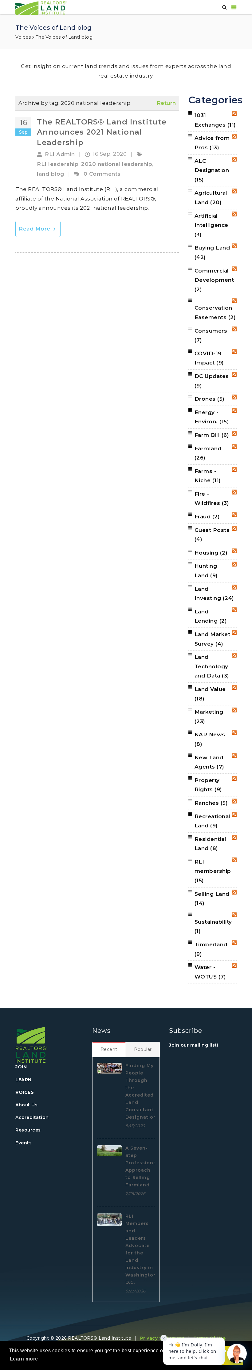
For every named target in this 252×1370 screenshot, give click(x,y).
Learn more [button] (24, 1358)
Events (23, 1143)
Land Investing (214, 593)
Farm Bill (212, 435)
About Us (26, 1105)
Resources (28, 1130)
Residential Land (210, 844)
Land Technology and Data (212, 666)
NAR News (210, 739)
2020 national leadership (116, 164)
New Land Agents (209, 762)
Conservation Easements (215, 312)
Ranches (211, 803)
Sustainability (213, 926)
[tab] (109, 1049)
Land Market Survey (212, 639)
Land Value (210, 694)
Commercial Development (214, 280)
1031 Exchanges (215, 120)
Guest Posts (212, 535)
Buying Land (212, 252)
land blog (50, 174)
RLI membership (213, 871)
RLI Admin (60, 154)
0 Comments (102, 174)
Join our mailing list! (193, 1045)
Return (166, 103)
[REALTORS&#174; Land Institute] (41, 7)
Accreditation (32, 1117)
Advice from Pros (212, 143)
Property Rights (208, 785)
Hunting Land (206, 570)
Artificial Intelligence (211, 225)
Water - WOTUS (210, 972)
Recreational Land (212, 821)
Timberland (211, 949)
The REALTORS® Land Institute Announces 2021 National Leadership (102, 132)
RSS (234, 113)
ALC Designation (212, 170)
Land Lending (211, 616)
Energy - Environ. (212, 417)
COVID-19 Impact (209, 358)
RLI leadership (57, 164)
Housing (211, 553)
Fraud (207, 516)
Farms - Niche (208, 476)
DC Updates (212, 381)
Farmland (208, 453)
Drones (210, 399)
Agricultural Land (211, 197)
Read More (35, 229)
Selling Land (212, 898)
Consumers (211, 335)
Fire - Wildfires (212, 498)
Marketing (209, 716)
